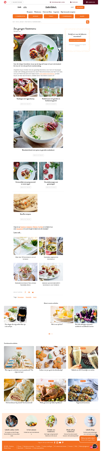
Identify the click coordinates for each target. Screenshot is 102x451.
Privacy (19, 446)
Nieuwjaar (21, 297)
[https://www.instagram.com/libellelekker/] (57, 442)
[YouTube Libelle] (60, 442)
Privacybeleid (77, 45)
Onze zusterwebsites (38, 448)
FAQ (76, 446)
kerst (34, 297)
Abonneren (20, 448)
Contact (70, 446)
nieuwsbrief (19, 229)
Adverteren (28, 448)
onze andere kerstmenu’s (47, 74)
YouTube (40, 227)
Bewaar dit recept (25, 104)
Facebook (23, 227)
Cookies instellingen (47, 446)
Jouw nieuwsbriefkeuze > (77, 40)
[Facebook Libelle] (55, 442)
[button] (90, 2)
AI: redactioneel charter (60, 446)
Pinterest (35, 227)
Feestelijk (28, 297)
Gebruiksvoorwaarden (28, 446)
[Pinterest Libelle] (63, 442)
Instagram (29, 227)
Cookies (38, 446)
